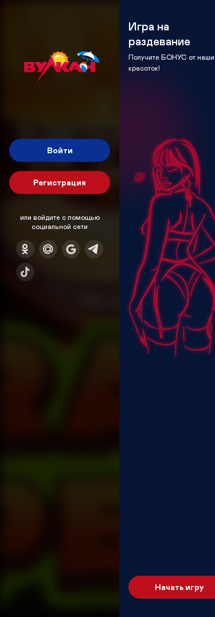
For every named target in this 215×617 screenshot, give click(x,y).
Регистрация (59, 182)
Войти (60, 150)
